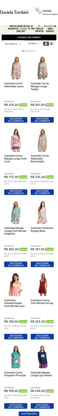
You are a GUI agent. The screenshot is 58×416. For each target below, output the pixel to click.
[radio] (46, 44)
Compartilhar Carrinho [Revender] (29, 37)
